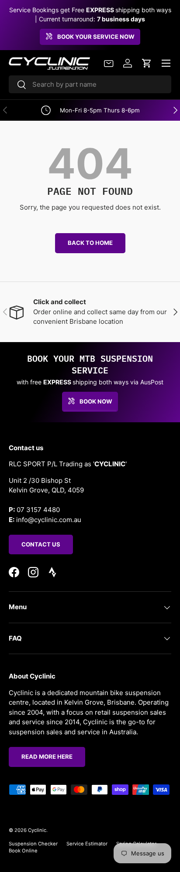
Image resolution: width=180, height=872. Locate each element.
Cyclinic (37, 830)
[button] (146, 63)
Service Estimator (86, 844)
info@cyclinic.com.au (48, 520)
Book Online (23, 851)
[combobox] (90, 84)
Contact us (40, 544)
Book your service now (96, 36)
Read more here (47, 756)
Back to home (90, 242)
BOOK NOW (96, 401)
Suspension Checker (33, 844)
